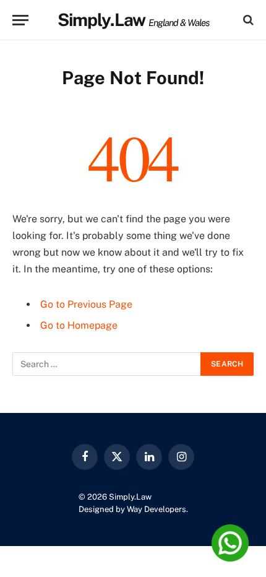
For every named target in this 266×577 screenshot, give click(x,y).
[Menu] (20, 20)
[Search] (247, 20)
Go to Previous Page (86, 304)
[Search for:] (107, 364)
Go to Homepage (79, 325)
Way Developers (156, 509)
